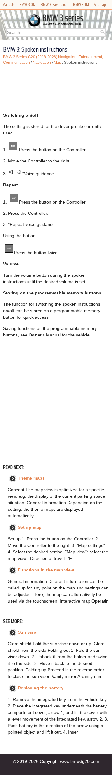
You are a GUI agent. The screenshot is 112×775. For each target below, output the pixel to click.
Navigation (42, 62)
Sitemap (100, 4)
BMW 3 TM (81, 4)
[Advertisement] (56, 88)
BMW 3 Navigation (54, 4)
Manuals (8, 4)
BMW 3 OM (27, 4)
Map (57, 62)
